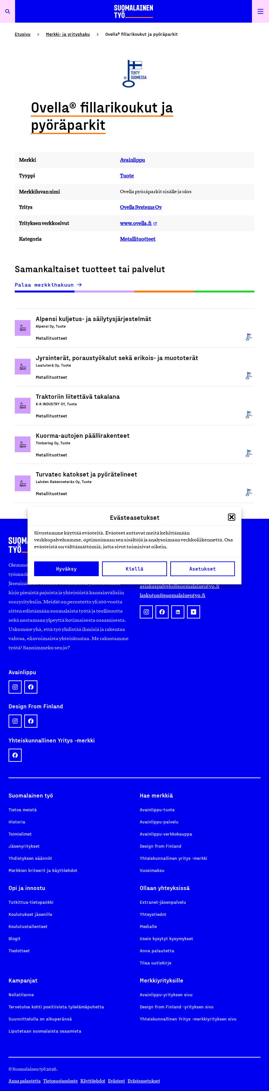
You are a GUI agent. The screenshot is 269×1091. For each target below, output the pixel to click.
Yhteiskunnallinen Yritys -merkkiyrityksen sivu (188, 1018)
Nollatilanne (21, 994)
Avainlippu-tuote (157, 809)
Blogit (15, 938)
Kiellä (134, 569)
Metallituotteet (137, 239)
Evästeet (116, 1081)
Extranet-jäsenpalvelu (163, 902)
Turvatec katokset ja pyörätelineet (86, 474)
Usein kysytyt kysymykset (166, 938)
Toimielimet (20, 834)
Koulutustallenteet (28, 926)
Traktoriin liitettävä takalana (78, 396)
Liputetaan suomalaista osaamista (45, 1031)
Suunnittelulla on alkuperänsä (40, 1018)
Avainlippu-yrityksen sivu (166, 994)
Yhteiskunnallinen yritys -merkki (173, 858)
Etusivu (23, 34)
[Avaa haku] (7, 11)
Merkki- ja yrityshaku (68, 34)
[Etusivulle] (133, 11)
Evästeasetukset (144, 1081)
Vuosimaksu (152, 870)
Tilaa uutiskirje (155, 962)
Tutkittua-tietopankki (31, 902)
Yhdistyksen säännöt (30, 858)
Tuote (127, 175)
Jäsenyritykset (24, 846)
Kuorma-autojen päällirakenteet (83, 435)
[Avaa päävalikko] (260, 11)
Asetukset (202, 569)
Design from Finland (160, 846)
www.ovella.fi (136, 223)
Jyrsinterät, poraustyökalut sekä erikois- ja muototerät (117, 357)
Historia (17, 821)
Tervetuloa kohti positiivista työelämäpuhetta (56, 1006)
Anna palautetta (157, 950)
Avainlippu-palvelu (159, 821)
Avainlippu (132, 160)
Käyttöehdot (92, 1081)
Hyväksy (66, 569)
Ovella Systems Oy (141, 207)
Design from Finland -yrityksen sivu (177, 1006)
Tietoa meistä (23, 809)
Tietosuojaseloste (60, 1081)
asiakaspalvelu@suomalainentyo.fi (179, 586)
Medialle (148, 926)
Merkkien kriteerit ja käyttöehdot (43, 870)
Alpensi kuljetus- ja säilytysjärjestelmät (93, 318)
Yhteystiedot (153, 914)
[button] (231, 517)
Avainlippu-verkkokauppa (166, 834)
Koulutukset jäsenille (30, 914)
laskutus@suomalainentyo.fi (172, 595)
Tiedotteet (19, 950)
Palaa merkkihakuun (44, 284)
